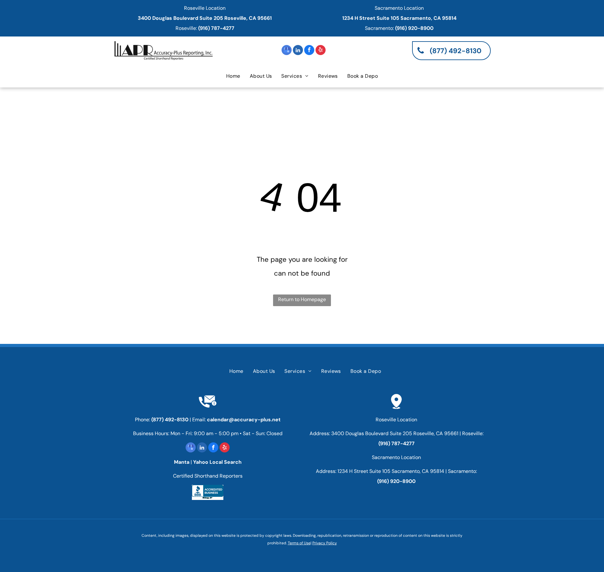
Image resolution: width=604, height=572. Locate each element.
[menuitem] (233, 76)
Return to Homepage (302, 299)
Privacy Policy (324, 543)
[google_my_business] (287, 51)
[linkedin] (298, 51)
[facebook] (309, 51)
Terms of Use (299, 543)
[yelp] (321, 51)
